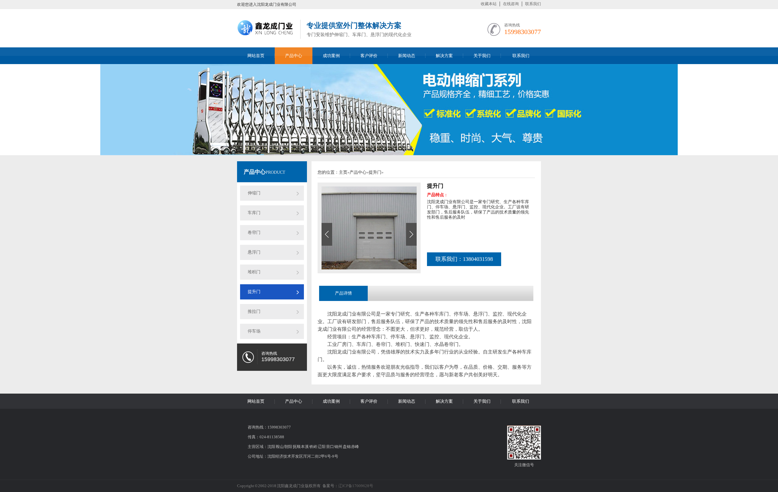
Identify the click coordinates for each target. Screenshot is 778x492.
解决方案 (444, 55)
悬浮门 (254, 252)
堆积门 (254, 272)
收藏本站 (489, 4)
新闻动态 (406, 55)
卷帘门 (254, 232)
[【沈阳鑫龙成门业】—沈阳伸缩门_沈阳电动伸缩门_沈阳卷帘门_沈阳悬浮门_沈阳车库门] (265, 37)
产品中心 (293, 55)
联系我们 (533, 4)
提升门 (254, 291)
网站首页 (255, 55)
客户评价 (368, 55)
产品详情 (343, 293)
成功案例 (331, 55)
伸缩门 (254, 193)
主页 (343, 172)
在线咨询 (511, 4)
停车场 (254, 331)
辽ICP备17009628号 (355, 485)
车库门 (254, 212)
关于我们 (482, 55)
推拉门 (254, 311)
